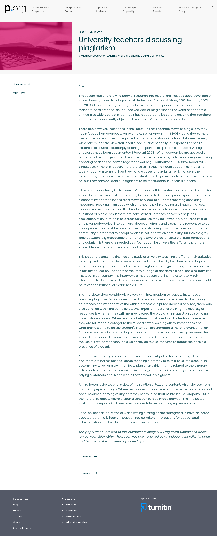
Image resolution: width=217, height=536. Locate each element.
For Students (69, 504)
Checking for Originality (130, 9)
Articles (17, 516)
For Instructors (70, 510)
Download (86, 456)
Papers (17, 510)
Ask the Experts (22, 528)
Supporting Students (102, 9)
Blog (15, 504)
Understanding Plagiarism (40, 9)
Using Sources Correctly (73, 9)
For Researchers (71, 516)
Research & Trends (159, 9)
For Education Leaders (74, 522)
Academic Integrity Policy (189, 9)
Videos (17, 522)
